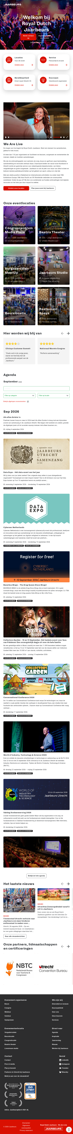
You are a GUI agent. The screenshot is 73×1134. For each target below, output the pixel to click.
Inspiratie (55, 1036)
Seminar (8, 1016)
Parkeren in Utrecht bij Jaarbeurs (17, 1072)
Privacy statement (26, 1130)
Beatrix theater (10, 1044)
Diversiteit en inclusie (60, 1004)
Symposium (9, 1020)
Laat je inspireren (36, 42)
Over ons (55, 1012)
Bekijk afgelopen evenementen (14, 401)
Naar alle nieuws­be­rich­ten (15, 936)
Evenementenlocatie (14, 1028)
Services (55, 1020)
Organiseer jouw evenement (44, 37)
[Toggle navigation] (68, 4)
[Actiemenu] (69, 1129)
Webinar (8, 1012)
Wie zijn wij (57, 1000)
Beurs (7, 1004)
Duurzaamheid (57, 1008)
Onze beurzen (57, 1016)
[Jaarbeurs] (54, 1129)
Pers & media (10, 1064)
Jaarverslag (56, 1040)
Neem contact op (28, 37)
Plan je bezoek (10, 1068)
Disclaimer (26, 1123)
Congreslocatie (10, 1040)
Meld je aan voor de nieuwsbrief (17, 1076)
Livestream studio (11, 1048)
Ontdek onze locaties (16, 188)
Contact (8, 1060)
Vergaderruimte (10, 1032)
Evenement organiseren (16, 1000)
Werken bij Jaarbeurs (60, 1048)
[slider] (26, 137)
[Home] (12, 4)
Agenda (55, 1032)
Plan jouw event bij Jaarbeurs (42, 188)
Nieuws (55, 1044)
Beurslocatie (9, 1036)
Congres (8, 1008)
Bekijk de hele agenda (36, 876)
